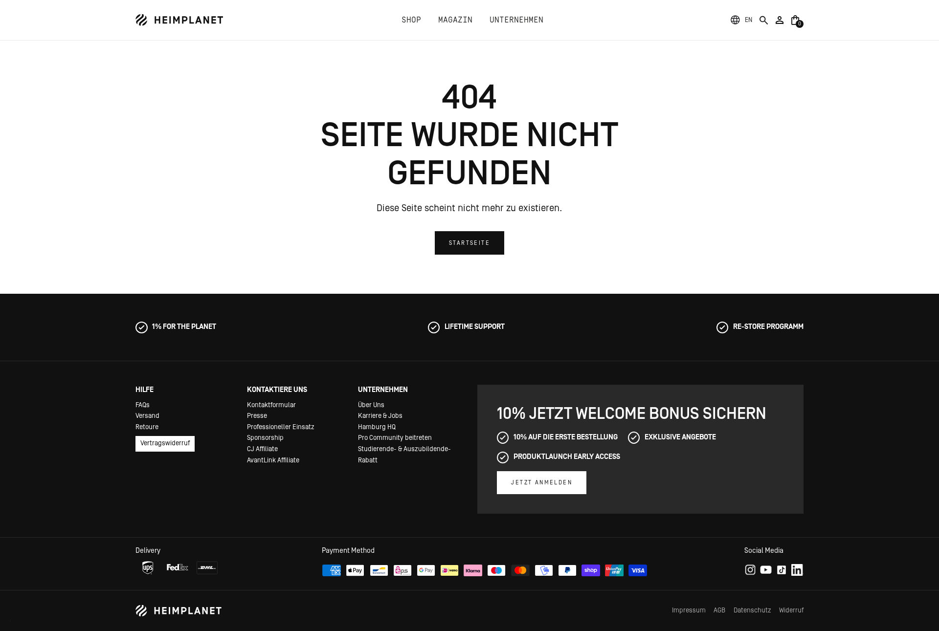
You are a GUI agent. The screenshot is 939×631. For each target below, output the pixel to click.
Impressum (689, 610)
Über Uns (371, 405)
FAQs (142, 405)
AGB (719, 610)
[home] (179, 20)
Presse (257, 416)
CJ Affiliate (262, 449)
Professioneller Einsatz (280, 427)
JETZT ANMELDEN (541, 482)
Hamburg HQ (377, 427)
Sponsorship (265, 438)
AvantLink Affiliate (273, 460)
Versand (147, 416)
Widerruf (791, 610)
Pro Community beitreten (395, 438)
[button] (748, 20)
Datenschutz (752, 610)
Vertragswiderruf (165, 443)
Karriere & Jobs (380, 416)
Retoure (146, 427)
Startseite (469, 242)
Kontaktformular (271, 405)
